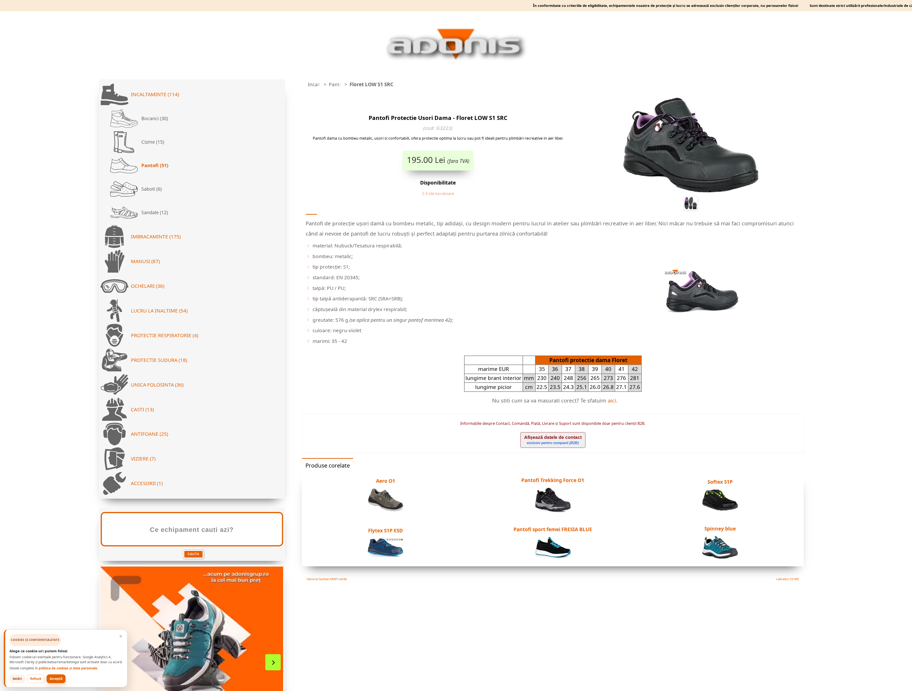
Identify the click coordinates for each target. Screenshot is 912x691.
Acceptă (56, 679)
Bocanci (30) (154, 118)
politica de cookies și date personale (68, 668)
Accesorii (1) (147, 483)
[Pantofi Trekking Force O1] (553, 511)
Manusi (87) (145, 261)
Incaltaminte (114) (155, 94)
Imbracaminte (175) (156, 236)
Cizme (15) (152, 142)
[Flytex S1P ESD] (385, 555)
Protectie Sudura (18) (159, 360)
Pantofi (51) (154, 165)
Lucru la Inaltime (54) (159, 310)
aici (612, 400)
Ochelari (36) (147, 286)
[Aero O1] (385, 510)
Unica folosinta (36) (157, 384)
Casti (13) (142, 409)
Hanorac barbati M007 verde (326, 579)
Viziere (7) (143, 458)
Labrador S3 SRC (788, 579)
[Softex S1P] (720, 509)
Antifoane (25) (149, 434)
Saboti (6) (151, 189)
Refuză (35, 679)
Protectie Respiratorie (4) (164, 335)
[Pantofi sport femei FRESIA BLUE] (553, 556)
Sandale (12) (154, 212)
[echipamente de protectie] (303, 84)
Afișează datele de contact (553, 440)
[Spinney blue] (720, 557)
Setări (17, 679)
